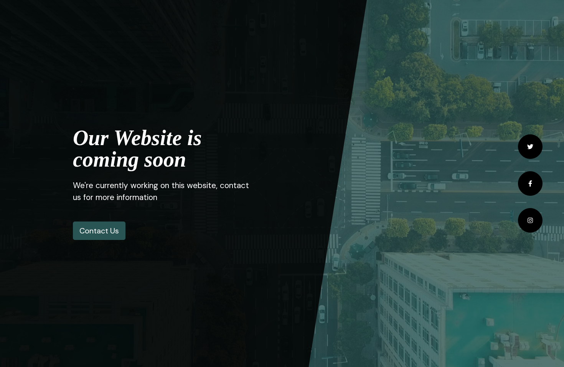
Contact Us (99, 231)
